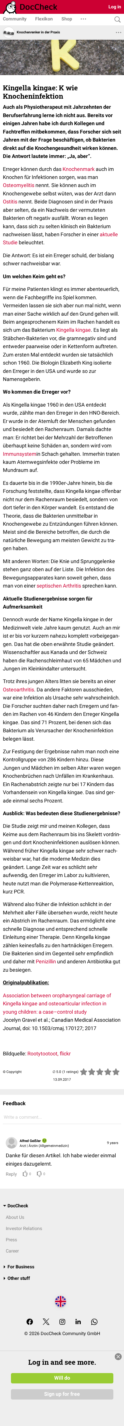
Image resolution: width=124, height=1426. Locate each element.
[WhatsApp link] (94, 1322)
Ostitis (10, 202)
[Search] (116, 19)
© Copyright (12, 1072)
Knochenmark (79, 169)
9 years (112, 1143)
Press (11, 1239)
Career (12, 1251)
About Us (15, 1217)
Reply (11, 1174)
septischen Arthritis (59, 586)
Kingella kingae (73, 330)
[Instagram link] (62, 1322)
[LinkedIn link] (78, 1322)
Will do (62, 1378)
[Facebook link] (30, 1322)
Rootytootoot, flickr (49, 1054)
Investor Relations (24, 1228)
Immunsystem (19, 454)
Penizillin (46, 961)
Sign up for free (62, 1394)
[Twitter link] (46, 1322)
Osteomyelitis (18, 185)
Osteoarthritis (18, 690)
